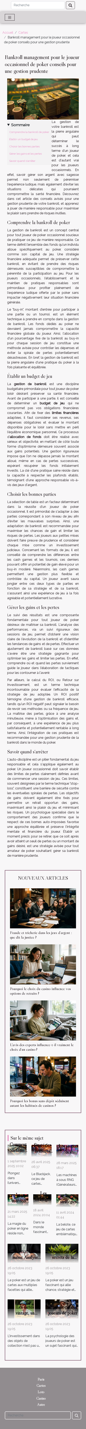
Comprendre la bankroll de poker (29, 132)
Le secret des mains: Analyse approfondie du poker (25, 1260)
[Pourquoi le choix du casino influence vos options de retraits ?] (43, 964)
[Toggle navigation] (10, 17)
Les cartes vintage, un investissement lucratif (25, 1316)
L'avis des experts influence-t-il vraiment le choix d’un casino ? (42, 1047)
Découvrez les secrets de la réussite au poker (63, 1257)
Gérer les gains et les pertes (25, 153)
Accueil (7, 32)
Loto (41, 1392)
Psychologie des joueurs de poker (62, 1310)
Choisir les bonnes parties (24, 146)
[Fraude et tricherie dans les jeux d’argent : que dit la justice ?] (43, 908)
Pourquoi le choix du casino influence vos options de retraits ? (40, 991)
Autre (41, 1404)
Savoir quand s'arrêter (22, 160)
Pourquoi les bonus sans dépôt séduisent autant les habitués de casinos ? (39, 1103)
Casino (41, 1398)
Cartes (23, 32)
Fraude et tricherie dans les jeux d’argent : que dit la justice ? (41, 935)
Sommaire (20, 125)
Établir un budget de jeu (23, 139)
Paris (41, 1379)
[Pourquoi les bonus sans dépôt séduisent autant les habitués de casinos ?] (43, 1077)
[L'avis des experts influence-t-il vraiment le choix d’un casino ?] (43, 1020)
